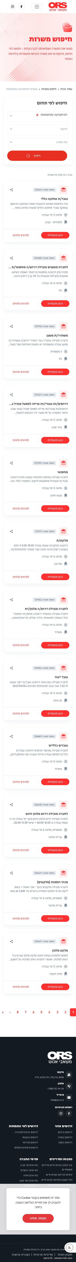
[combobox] (37, 117)
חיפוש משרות (50, 39)
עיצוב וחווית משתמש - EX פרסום (58, 1258)
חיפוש (37, 155)
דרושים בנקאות (30, 1137)
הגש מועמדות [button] (55, 235)
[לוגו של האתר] (58, 6)
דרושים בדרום (65, 1132)
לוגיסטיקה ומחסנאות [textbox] (51, 116)
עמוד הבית (66, 89)
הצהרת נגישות (21, 1255)
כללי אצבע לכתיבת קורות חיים (57, 1179)
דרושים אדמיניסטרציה (26, 1132)
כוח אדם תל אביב (29, 1165)
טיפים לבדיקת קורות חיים (59, 1174)
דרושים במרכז (65, 1137)
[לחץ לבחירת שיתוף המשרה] (11, 189)
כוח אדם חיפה (30, 1175)
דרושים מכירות (30, 1142)
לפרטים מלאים (21, 235)
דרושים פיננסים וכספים (26, 1147)
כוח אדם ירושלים (29, 1170)
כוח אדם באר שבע (29, 1180)
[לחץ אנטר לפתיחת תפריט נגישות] (69, 1247)
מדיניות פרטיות (43, 1255)
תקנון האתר (64, 1255)
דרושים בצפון (65, 1142)
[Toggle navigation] (37, 6)
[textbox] (64, 129)
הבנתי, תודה (38, 1218)
